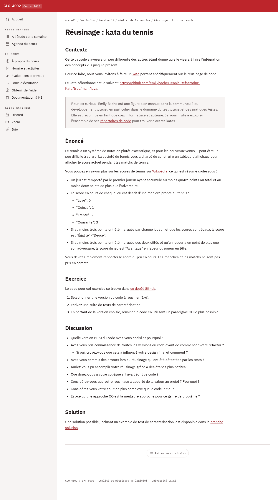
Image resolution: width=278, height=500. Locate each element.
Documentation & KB (27, 97)
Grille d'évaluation (25, 83)
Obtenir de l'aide (24, 90)
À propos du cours (25, 61)
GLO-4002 (22, 5)
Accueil (17, 19)
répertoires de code (115, 121)
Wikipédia (159, 171)
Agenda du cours (24, 44)
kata (135, 74)
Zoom (16, 122)
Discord (17, 115)
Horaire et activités (26, 68)
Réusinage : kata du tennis (174, 20)
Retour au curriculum (170, 453)
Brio (15, 129)
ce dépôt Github (142, 288)
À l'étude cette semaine (29, 37)
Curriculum (87, 20)
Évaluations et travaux (28, 76)
